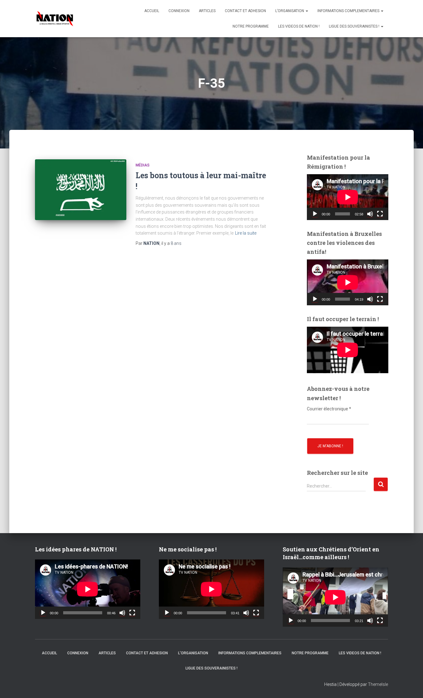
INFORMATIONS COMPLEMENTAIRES (348, 11)
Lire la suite (245, 233)
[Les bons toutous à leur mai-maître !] (80, 189)
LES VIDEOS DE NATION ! (299, 26)
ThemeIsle (378, 684)
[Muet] (370, 214)
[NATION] (54, 18)
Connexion (179, 11)
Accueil (151, 11)
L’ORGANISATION (290, 11)
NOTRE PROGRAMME (251, 26)
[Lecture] (315, 214)
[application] (347, 197)
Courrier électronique (329, 408)
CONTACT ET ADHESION (245, 11)
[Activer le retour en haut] (410, 685)
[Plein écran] (380, 214)
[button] (306, 11)
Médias (143, 165)
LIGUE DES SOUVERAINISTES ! (354, 26)
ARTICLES (207, 11)
